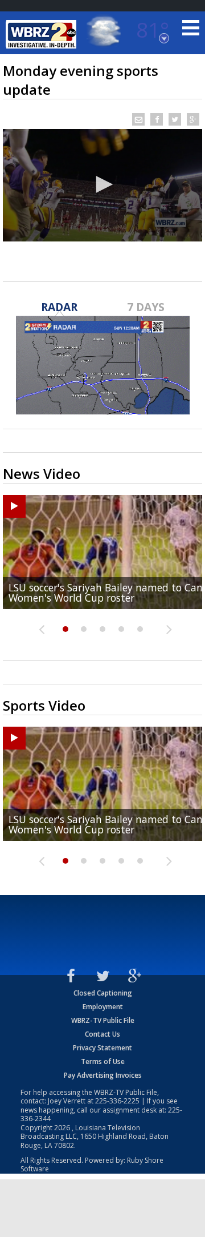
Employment (103, 1007)
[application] (102, 185)
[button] (102, 184)
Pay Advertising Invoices (103, 1075)
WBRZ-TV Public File (102, 1020)
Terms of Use (103, 1061)
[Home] (43, 34)
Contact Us (102, 1034)
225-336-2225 (117, 1101)
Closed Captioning (102, 993)
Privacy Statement (102, 1048)
